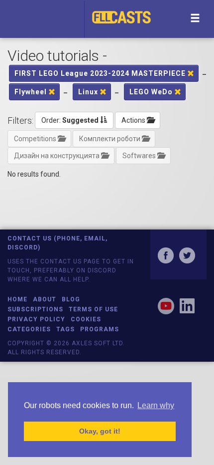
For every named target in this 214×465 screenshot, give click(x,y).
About (44, 299)
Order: (70, 120)
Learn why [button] (155, 405)
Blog (71, 299)
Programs (99, 329)
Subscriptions (35, 309)
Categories (29, 329)
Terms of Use (93, 309)
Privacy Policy (36, 319)
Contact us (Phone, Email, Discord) (57, 242)
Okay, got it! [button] (99, 431)
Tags (65, 329)
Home (17, 299)
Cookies (86, 319)
